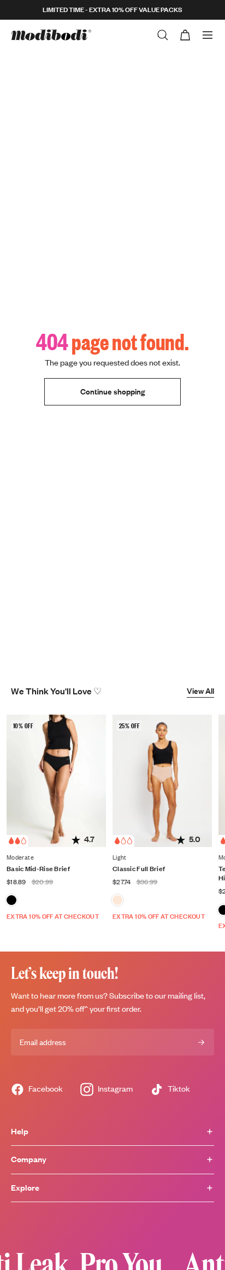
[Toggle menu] (207, 35)
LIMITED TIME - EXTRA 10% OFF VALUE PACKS (112, 9)
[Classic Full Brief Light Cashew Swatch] (117, 900)
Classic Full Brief (138, 869)
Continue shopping (112, 391)
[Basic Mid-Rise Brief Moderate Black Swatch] (11, 900)
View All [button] (200, 690)
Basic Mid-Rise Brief (38, 869)
